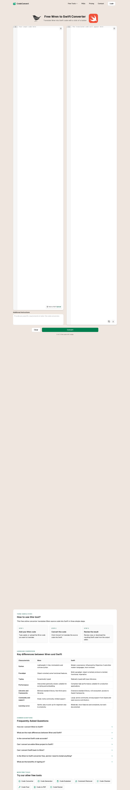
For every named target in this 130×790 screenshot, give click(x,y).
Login (111, 3)
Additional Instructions (21, 312)
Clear (36, 330)
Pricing (91, 3)
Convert (70, 330)
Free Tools (72, 3)
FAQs (83, 3)
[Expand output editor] (114, 28)
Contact (101, 3)
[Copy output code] (108, 321)
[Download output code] (113, 321)
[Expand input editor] (60, 28)
